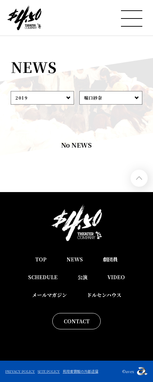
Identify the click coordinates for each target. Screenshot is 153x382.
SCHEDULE (43, 277)
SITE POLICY (49, 371)
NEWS (75, 259)
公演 (83, 277)
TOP (41, 259)
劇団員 (110, 259)
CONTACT (77, 321)
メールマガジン (49, 294)
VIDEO (116, 277)
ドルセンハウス (104, 294)
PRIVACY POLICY (20, 371)
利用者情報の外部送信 (80, 371)
